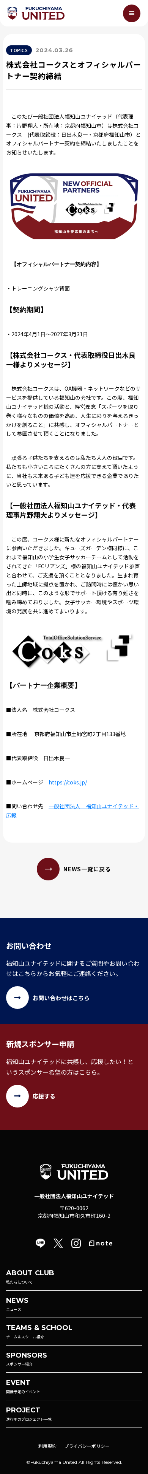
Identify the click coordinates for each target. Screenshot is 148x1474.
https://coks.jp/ (68, 782)
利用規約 (47, 1446)
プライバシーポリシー (87, 1446)
